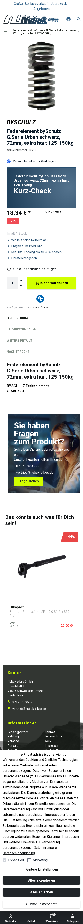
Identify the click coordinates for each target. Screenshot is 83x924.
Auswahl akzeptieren (41, 904)
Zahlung (13, 736)
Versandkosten (41, 307)
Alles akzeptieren (41, 880)
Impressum (70, 837)
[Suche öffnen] (78, 19)
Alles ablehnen (41, 892)
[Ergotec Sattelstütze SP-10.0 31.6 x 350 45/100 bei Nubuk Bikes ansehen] (41, 566)
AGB (48, 741)
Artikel (31, 921)
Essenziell (16, 860)
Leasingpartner (18, 732)
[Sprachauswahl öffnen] (68, 19)
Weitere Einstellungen (41, 869)
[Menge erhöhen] (21, 280)
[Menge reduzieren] (21, 285)
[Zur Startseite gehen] (31, 19)
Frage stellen (28, 481)
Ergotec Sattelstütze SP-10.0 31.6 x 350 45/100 (40, 613)
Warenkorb (52, 918)
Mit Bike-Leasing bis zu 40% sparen (36, 252)
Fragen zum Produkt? (26, 246)
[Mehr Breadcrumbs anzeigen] (5, 32)
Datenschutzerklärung (19, 853)
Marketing (40, 860)
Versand (13, 741)
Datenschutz (53, 736)
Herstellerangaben (24, 258)
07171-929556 (27, 466)
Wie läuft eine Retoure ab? (29, 240)
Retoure (13, 745)
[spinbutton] (12, 283)
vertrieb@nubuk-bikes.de (34, 472)
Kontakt (50, 732)
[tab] (41, 319)
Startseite (10, 921)
